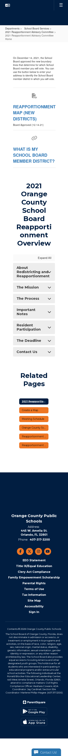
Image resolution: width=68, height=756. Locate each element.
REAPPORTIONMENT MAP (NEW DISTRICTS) (34, 113)
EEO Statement (34, 560)
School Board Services (36, 28)
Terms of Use (34, 589)
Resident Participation (29, 327)
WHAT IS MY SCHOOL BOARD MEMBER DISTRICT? (34, 155)
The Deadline (29, 340)
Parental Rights (34, 583)
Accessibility (34, 606)
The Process (28, 298)
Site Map (34, 600)
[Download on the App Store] (34, 722)
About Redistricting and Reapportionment (33, 272)
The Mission (28, 287)
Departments (12, 28)
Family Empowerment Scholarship (34, 577)
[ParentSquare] (34, 702)
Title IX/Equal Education (34, 566)
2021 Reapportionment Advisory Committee (29, 32)
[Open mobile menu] (61, 5)
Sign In (34, 612)
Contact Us (27, 352)
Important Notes (26, 312)
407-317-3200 (40, 539)
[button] (7, 5)
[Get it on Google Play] (34, 711)
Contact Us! (48, 752)
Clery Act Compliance (34, 572)
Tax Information (34, 594)
